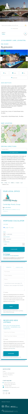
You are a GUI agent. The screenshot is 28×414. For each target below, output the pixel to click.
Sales (3, 34)
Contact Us (5, 211)
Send (11, 306)
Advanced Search (15, 28)
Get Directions (14, 152)
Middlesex (13, 182)
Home (2, 182)
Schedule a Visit (19, 267)
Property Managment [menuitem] (8, 373)
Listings (5, 182)
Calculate (14, 249)
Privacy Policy (12, 301)
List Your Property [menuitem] (8, 374)
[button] (25, 25)
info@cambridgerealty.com (12, 387)
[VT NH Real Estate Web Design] (14, 411)
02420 (21, 182)
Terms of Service (9, 312)
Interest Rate (6, 241)
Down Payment (6, 236)
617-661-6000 (8, 385)
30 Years (6, 227)
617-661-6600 (7, 207)
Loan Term (5, 224)
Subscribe (11, 353)
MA (9, 182)
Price (4, 232)
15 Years (11, 227)
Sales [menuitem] (4, 371)
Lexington (17, 182)
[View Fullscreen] (3, 132)
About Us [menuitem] (5, 376)
